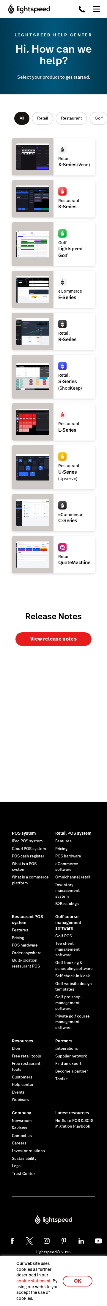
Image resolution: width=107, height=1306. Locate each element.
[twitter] (29, 1241)
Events (18, 1092)
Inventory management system (67, 890)
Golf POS (63, 936)
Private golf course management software (72, 1022)
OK (77, 1281)
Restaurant (71, 118)
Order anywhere (27, 953)
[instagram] (47, 1241)
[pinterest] (64, 1241)
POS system (24, 833)
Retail (42, 118)
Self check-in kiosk (72, 976)
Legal (17, 1166)
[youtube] (98, 1241)
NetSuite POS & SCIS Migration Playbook (74, 1123)
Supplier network (71, 1056)
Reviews (19, 1128)
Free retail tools (26, 1056)
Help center (23, 1084)
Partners (64, 1041)
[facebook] (12, 1241)
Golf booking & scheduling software (74, 965)
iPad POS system (27, 841)
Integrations (66, 1048)
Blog (16, 1048)
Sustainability (24, 1158)
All (22, 118)
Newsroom (22, 1120)
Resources (22, 1041)
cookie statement (33, 1281)
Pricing (61, 849)
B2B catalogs (67, 904)
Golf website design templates (73, 986)
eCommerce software (66, 867)
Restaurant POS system (27, 920)
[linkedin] (81, 1241)
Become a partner (71, 1071)
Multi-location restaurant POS (26, 963)
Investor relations (28, 1151)
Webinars (20, 1099)
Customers (22, 1077)
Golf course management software (68, 922)
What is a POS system (24, 867)
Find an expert (68, 1063)
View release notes (53, 639)
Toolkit (61, 1079)
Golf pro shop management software (68, 1002)
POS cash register (28, 856)
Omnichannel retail (72, 877)
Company (21, 1113)
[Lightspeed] (27, 9)
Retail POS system (73, 833)
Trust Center (23, 1173)
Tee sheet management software (67, 949)
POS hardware (68, 856)
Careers (19, 1143)
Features (63, 841)
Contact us (22, 1136)
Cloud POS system (29, 849)
